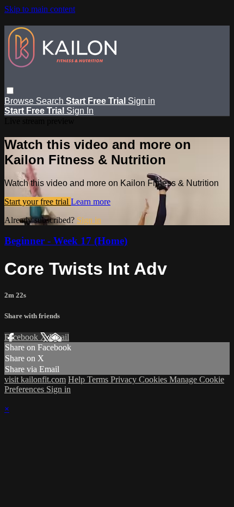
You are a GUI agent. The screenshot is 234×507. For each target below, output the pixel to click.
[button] (10, 90)
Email (59, 337)
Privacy (124, 379)
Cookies (154, 379)
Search (51, 101)
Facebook (22, 337)
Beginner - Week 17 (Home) (65, 240)
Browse (20, 101)
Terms (98, 379)
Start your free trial (37, 201)
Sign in (141, 101)
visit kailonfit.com (35, 379)
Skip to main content (39, 9)
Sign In (80, 110)
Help (77, 379)
